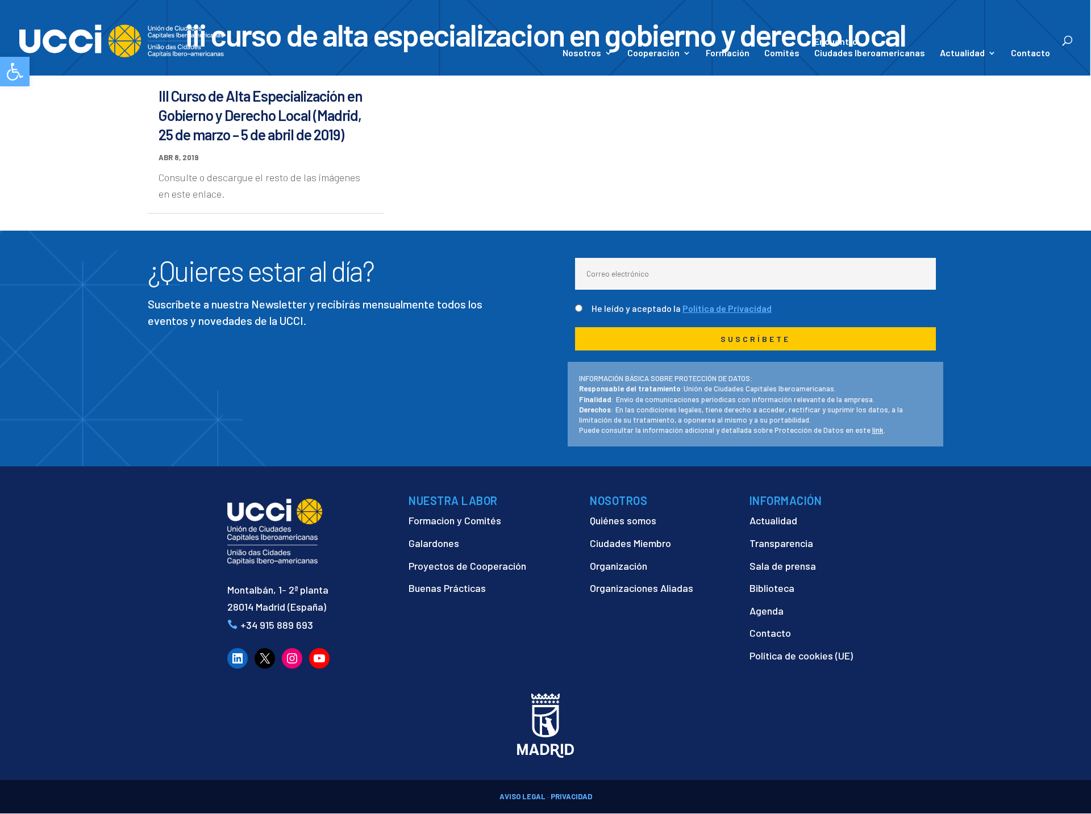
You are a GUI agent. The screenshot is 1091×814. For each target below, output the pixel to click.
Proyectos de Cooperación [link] (467, 566)
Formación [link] (727, 53)
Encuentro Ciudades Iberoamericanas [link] (869, 47)
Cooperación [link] (653, 53)
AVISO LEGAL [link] (522, 796)
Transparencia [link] (781, 543)
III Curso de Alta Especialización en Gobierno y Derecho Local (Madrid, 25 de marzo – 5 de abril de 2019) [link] (261, 115)
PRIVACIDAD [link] (571, 796)
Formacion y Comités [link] (455, 520)
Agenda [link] (766, 610)
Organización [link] (618, 566)
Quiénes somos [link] (623, 520)
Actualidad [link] (962, 53)
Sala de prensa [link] (782, 566)
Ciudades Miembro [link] (630, 543)
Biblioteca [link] (771, 588)
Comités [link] (781, 53)
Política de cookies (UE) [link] (801, 655)
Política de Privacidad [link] (727, 308)
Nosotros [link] (582, 53)
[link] (15, 71)
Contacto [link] (1030, 53)
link (878, 430)
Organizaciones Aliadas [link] (641, 588)
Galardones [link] (434, 543)
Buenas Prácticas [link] (447, 588)
